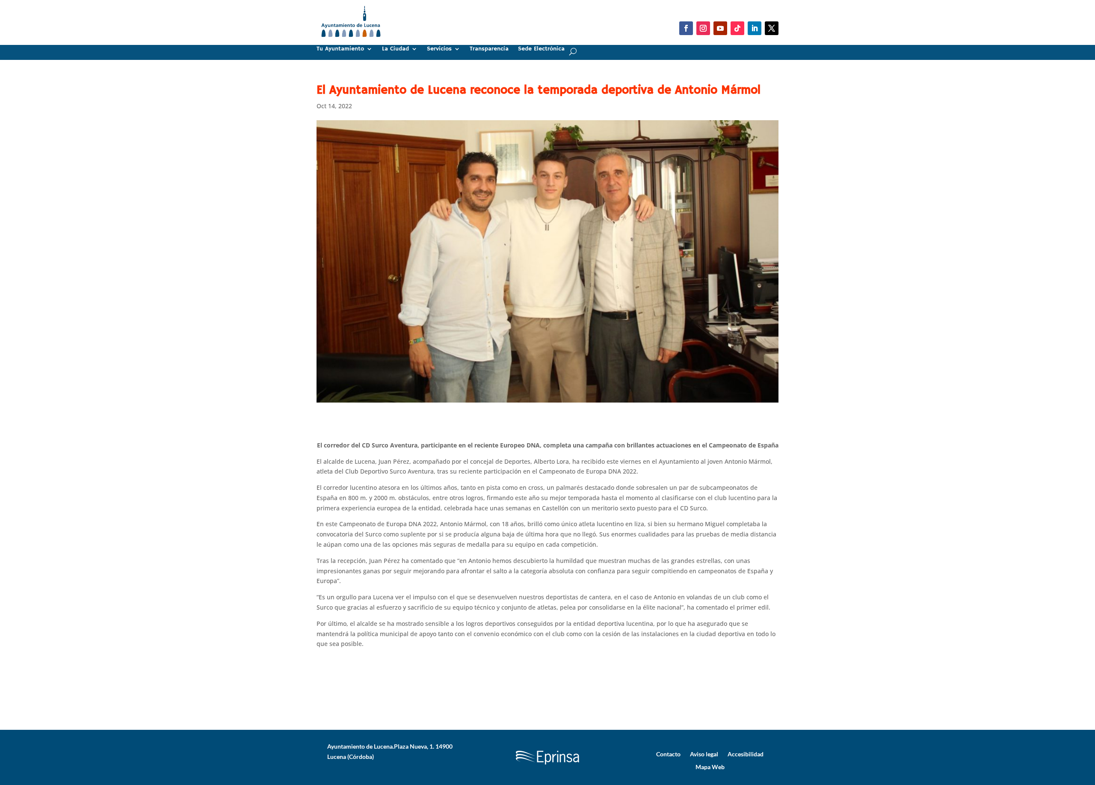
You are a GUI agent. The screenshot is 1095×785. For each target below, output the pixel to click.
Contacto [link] (668, 753)
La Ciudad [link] (395, 49)
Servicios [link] (439, 49)
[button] (686, 28)
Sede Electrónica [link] (541, 49)
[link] (351, 40)
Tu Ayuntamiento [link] (340, 49)
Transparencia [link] (489, 49)
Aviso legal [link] (704, 753)
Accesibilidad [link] (746, 753)
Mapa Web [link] (710, 766)
